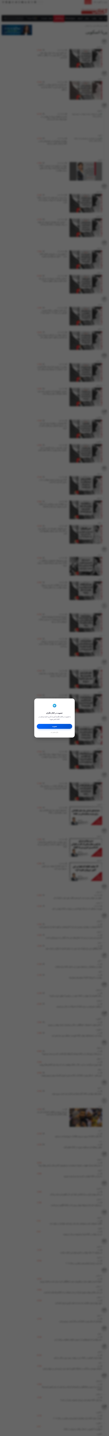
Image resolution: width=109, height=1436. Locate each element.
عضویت (54, 726)
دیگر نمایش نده (54, 732)
